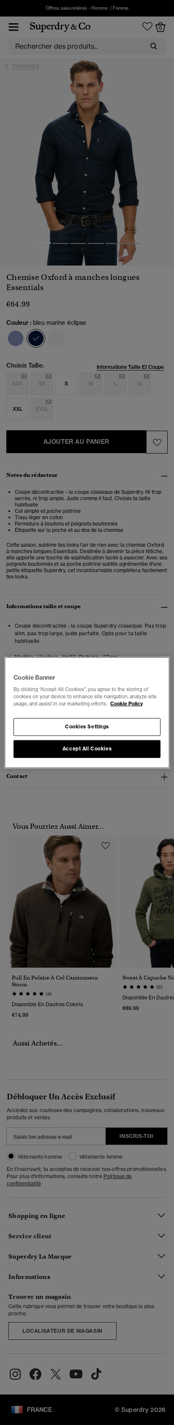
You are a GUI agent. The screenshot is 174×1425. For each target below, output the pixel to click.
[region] (86, 712)
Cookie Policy (126, 704)
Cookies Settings (87, 727)
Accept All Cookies (87, 749)
